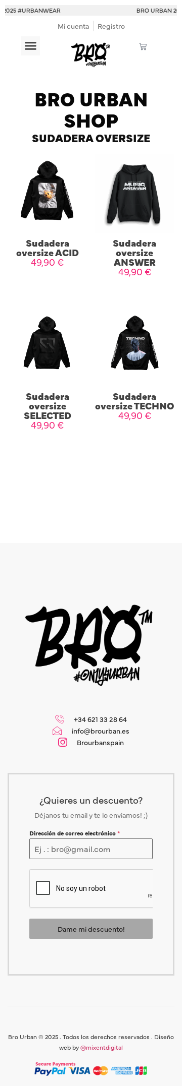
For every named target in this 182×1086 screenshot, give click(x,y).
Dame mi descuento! (91, 929)
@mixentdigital (101, 1047)
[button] (30, 45)
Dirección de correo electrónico (74, 833)
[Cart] (142, 46)
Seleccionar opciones (47, 290)
